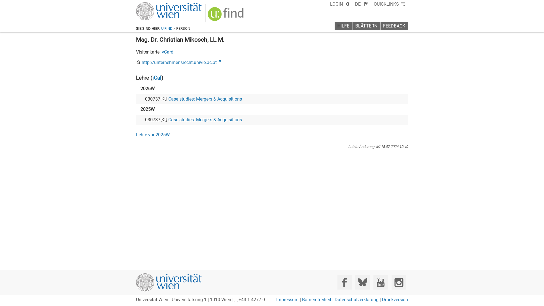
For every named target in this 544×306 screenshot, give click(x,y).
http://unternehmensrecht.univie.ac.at (179, 62)
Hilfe (343, 26)
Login (336, 4)
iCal (157, 78)
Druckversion (395, 299)
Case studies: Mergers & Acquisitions (205, 99)
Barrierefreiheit (316, 299)
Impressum (287, 299)
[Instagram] (399, 282)
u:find (167, 28)
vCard (167, 52)
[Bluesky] (362, 282)
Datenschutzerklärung (357, 299)
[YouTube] (380, 282)
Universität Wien (155, 5)
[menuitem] (361, 4)
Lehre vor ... (154, 134)
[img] (226, 16)
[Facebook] (344, 282)
